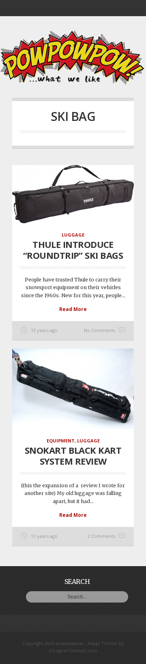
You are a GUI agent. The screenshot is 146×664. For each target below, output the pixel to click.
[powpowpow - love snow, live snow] (73, 82)
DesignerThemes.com (73, 650)
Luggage (73, 235)
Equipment (61, 441)
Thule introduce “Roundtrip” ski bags (73, 249)
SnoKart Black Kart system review (73, 455)
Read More (73, 309)
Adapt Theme (102, 643)
